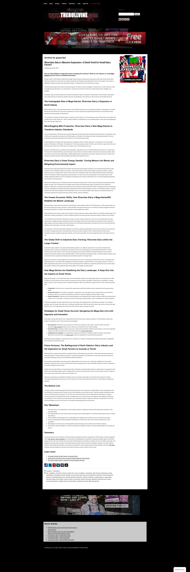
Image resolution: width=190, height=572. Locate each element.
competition (81, 473)
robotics (109, 479)
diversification (50, 475)
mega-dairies (108, 477)
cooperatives (88, 473)
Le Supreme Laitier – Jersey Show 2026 (58, 537)
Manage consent (180, 569)
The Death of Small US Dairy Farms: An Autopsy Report (63, 456)
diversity (68, 475)
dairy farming (51, 439)
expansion (99, 475)
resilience (94, 479)
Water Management (94, 481)
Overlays (143, 58)
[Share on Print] (62, 465)
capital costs (70, 473)
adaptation (52, 473)
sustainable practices (82, 481)
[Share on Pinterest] (54, 465)
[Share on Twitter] (50, 465)
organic (66, 479)
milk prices (112, 445)
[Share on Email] (66, 465)
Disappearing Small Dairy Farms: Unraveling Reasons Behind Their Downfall (68, 458)
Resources (72, 3)
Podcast (64, 3)
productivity (77, 479)
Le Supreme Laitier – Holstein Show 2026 (59, 536)
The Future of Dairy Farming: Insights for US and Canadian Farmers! (66, 460)
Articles (57, 3)
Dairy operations (60, 439)
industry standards (71, 477)
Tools (78, 3)
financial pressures (108, 475)
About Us (85, 3)
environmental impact (86, 331)
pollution (71, 479)
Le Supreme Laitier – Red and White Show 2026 (61, 540)
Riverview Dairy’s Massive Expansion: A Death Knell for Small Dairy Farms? (77, 63)
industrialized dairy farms (58, 477)
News (51, 3)
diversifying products (59, 475)
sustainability (72, 481)
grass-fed (48, 477)
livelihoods (79, 477)
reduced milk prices (86, 479)
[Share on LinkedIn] (58, 465)
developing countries (106, 473)
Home (45, 3)
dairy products (58, 327)
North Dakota (59, 479)
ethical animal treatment (89, 475)
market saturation (99, 477)
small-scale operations (52, 481)
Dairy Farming (96, 473)
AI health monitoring (61, 473)
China (76, 473)
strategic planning (63, 481)
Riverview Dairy (101, 479)
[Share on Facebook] (46, 465)
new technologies (51, 479)
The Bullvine (56, 471)
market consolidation (88, 477)
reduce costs (69, 335)
